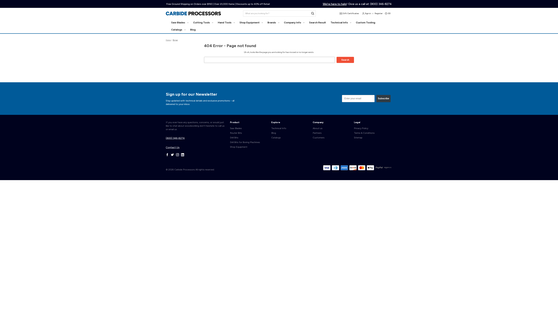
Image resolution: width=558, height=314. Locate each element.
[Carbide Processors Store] (193, 13)
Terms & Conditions (364, 133)
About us (317, 128)
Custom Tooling (365, 22)
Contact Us (172, 147)
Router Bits (236, 133)
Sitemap (358, 137)
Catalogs (177, 29)
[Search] (313, 13)
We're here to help (335, 4)
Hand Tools (225, 22)
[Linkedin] (182, 154)
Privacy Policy (361, 128)
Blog (193, 29)
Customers (318, 137)
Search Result (317, 22)
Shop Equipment (249, 22)
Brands (272, 22)
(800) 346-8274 (175, 138)
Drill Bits (234, 137)
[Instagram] (177, 154)
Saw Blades (178, 22)
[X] (172, 154)
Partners (317, 133)
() (389, 13)
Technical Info (339, 22)
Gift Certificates (350, 13)
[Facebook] (167, 154)
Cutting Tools (201, 22)
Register (379, 13)
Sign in (367, 13)
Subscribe (383, 98)
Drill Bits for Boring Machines (245, 142)
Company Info (293, 22)
